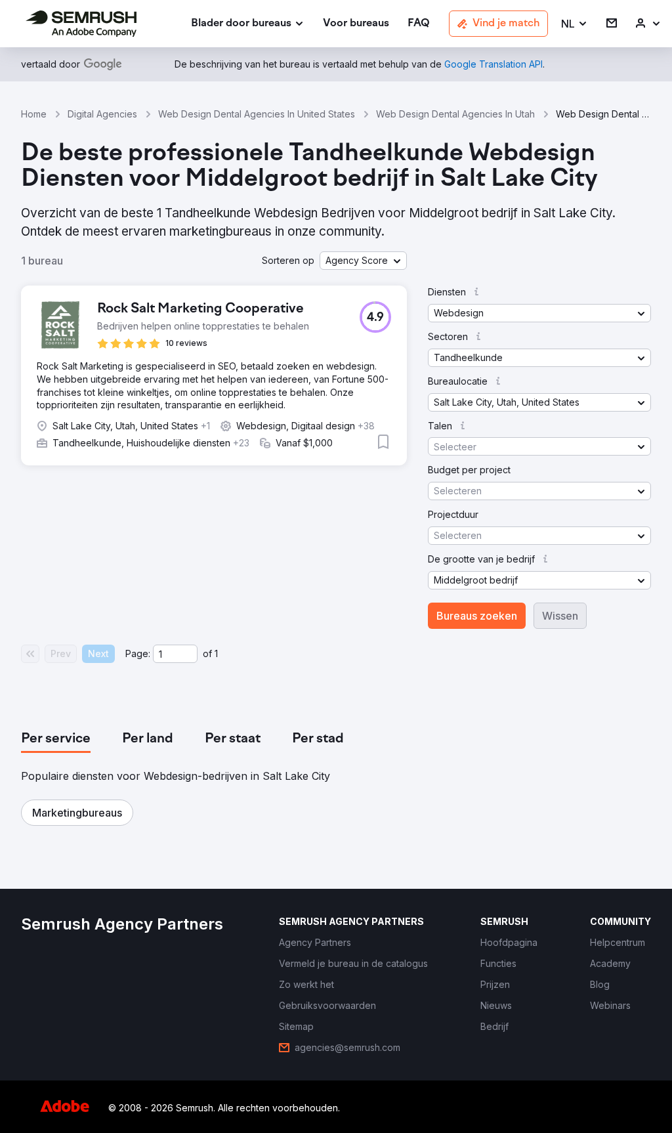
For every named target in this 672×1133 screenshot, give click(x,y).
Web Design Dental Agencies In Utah (455, 113)
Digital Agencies (102, 113)
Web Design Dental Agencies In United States (256, 113)
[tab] (56, 739)
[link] (356, 24)
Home (34, 113)
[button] (574, 24)
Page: (137, 653)
